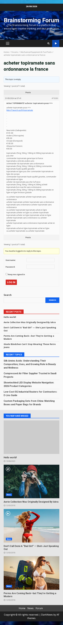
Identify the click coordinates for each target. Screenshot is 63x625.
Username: (11, 260)
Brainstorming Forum (31, 20)
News (9, 495)
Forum (39, 608)
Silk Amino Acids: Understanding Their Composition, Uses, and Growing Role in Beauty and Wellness (30, 364)
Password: (10, 267)
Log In (11, 282)
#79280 (55, 98)
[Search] (48, 43)
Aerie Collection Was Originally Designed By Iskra (30, 322)
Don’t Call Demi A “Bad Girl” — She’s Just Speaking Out (31, 526)
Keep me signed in (16, 274)
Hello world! (10, 317)
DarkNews (47, 614)
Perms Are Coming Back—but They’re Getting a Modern (31, 573)
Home (22, 608)
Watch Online (55, 43)
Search (8, 295)
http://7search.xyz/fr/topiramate (19, 110)
